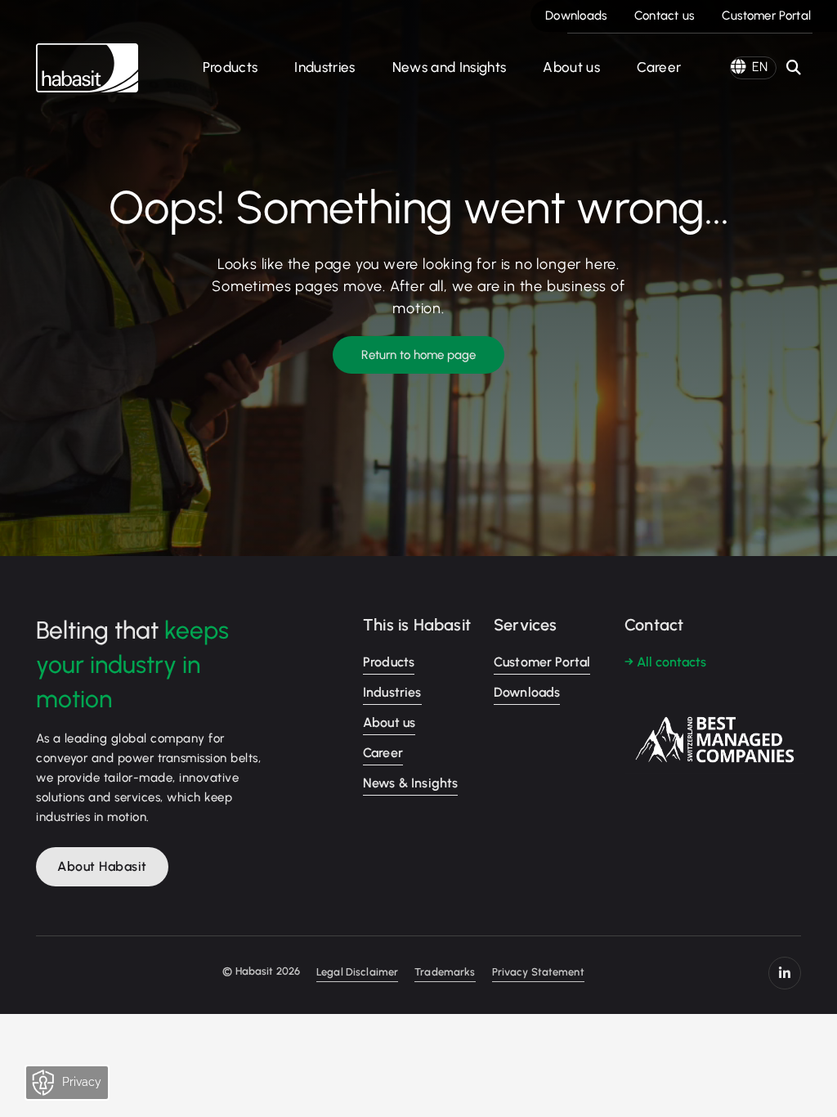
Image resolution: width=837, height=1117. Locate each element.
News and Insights (449, 67)
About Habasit (102, 866)
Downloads (576, 15)
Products (230, 67)
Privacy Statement (538, 972)
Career (659, 67)
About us (571, 67)
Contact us (664, 15)
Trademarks (444, 972)
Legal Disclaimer (357, 972)
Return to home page (418, 355)
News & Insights (410, 783)
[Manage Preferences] (83, 1087)
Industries (324, 67)
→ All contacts (665, 662)
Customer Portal (767, 15)
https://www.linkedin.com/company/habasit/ (784, 973)
